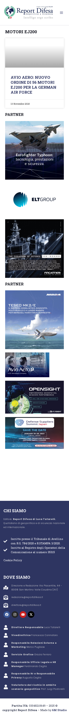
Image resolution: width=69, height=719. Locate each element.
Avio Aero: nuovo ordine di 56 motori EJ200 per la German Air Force (33, 85)
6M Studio (59, 710)
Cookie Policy (12, 560)
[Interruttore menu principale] (61, 13)
